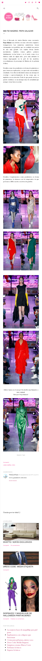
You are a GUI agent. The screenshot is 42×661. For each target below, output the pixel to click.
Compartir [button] (6, 462)
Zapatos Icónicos (13, 650)
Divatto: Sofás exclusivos (17, 542)
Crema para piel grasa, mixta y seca (20, 640)
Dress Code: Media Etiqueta (17, 642)
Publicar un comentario (17, 619)
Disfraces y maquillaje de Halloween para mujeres (17, 614)
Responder (13, 480)
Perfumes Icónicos (14, 647)
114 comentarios (15, 545)
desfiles (9, 465)
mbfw (13, 465)
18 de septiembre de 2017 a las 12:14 (29, 475)
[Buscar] (38, 8)
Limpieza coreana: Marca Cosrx (19, 645)
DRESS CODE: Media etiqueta (18, 567)
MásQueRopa (13, 475)
